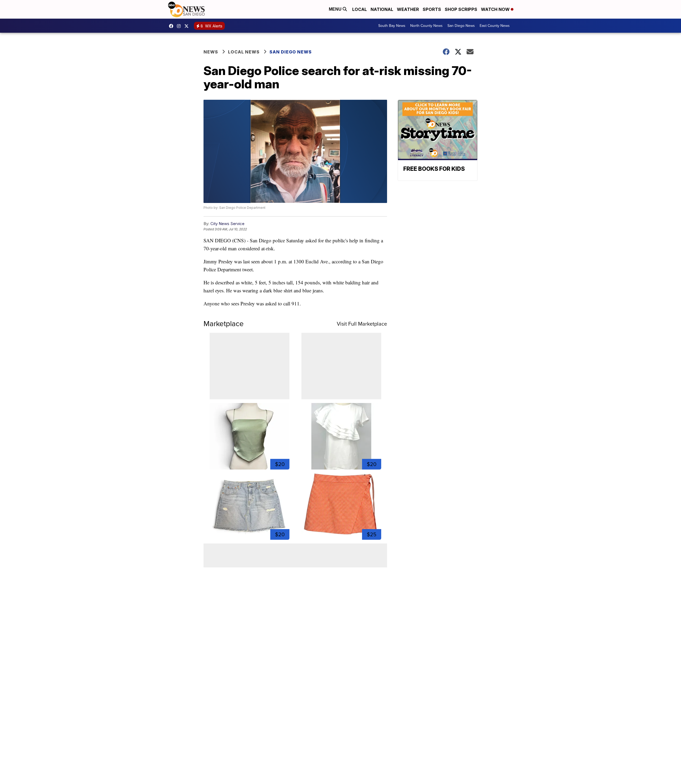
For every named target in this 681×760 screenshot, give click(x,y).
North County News (426, 25)
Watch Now (496, 9)
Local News (244, 52)
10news (187, 26)
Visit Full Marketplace (362, 324)
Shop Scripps (461, 9)
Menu (336, 9)
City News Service (227, 223)
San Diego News (461, 25)
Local (359, 9)
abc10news (172, 26)
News (211, 52)
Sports (432, 9)
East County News (495, 25)
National (382, 9)
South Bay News (391, 25)
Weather (408, 9)
